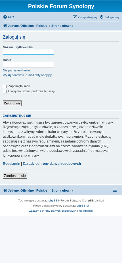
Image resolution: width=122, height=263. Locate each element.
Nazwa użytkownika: (18, 47)
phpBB (53, 200)
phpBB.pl (83, 205)
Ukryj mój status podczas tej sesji (30, 91)
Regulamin (11, 164)
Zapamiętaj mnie (19, 86)
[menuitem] (8, 17)
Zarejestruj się (15, 176)
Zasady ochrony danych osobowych (52, 164)
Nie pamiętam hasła (16, 70)
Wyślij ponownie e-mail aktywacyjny (27, 75)
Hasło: (7, 60)
